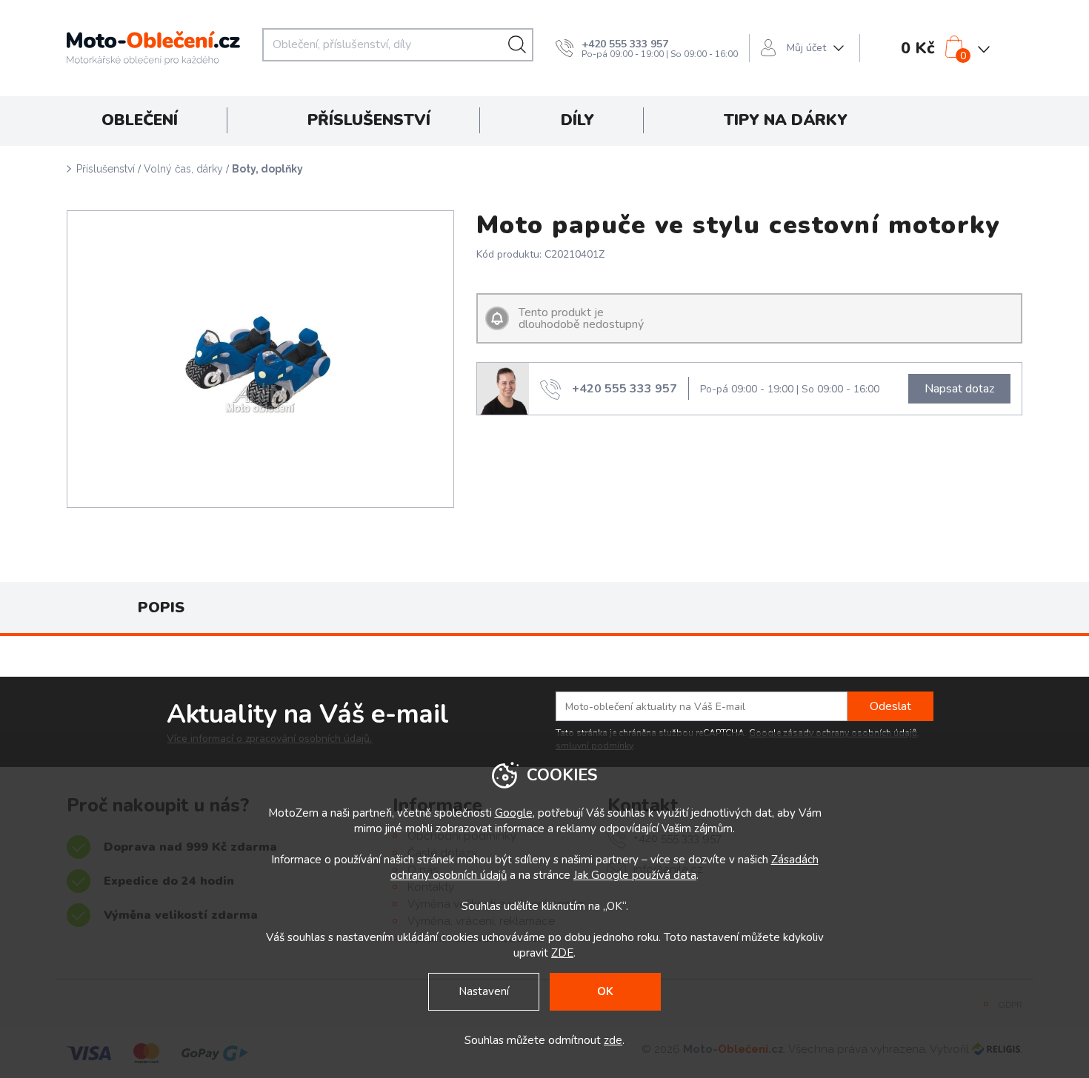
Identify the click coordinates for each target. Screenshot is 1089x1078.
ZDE (562, 952)
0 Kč (918, 48)
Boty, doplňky (267, 169)
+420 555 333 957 (625, 44)
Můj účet (806, 48)
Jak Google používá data (634, 875)
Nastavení (484, 991)
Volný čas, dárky (183, 169)
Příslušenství (105, 169)
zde (613, 1040)
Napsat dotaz (959, 389)
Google (514, 813)
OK (605, 991)
